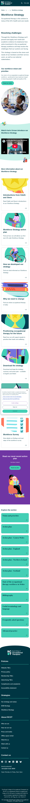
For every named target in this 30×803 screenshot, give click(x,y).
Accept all (15, 411)
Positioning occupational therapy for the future (14, 332)
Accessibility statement (8, 688)
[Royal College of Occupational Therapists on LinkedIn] (13, 762)
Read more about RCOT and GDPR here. (11, 398)
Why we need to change (13, 299)
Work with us (5, 744)
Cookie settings (15, 403)
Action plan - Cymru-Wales (13, 538)
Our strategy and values (9, 702)
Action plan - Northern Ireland (15, 560)
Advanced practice (10, 631)
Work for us (5, 740)
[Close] (27, 390)
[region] (15, 401)
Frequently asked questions (13, 620)
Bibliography (8, 595)
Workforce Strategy (7, 710)
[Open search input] (22, 3)
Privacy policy (5, 672)
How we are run (6, 728)
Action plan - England (11, 549)
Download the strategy (13, 366)
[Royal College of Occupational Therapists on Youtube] (9, 762)
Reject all (15, 407)
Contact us (4, 748)
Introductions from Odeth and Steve (14, 196)
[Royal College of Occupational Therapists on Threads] (17, 762)
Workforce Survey (11, 434)
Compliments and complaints (10, 684)
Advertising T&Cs (7, 680)
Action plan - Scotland (11, 571)
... (8, 10)
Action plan (7, 527)
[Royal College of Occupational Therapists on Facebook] (2, 762)
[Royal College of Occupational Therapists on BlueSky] (21, 762)
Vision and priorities (11, 516)
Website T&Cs (5, 668)
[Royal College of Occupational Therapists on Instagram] (6, 762)
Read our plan (15, 467)
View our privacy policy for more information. (12, 396)
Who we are (5, 724)
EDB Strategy (5, 706)
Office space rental (7, 736)
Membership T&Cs (7, 676)
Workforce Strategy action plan (14, 231)
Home (3, 10)
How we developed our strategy (13, 265)
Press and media (6, 732)
